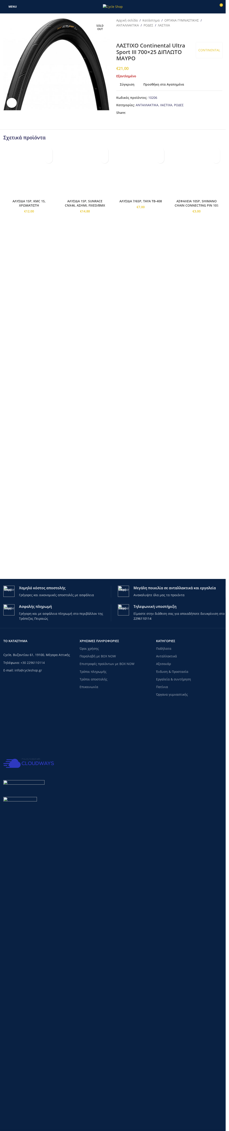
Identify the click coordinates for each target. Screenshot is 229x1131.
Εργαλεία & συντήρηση (173, 679)
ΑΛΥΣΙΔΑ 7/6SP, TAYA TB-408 (140, 485)
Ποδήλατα (163, 648)
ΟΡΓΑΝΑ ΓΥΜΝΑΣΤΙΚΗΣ (181, 20)
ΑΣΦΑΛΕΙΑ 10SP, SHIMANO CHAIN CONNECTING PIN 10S (196, 487)
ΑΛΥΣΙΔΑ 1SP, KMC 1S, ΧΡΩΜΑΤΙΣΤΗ (29, 487)
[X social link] (134, 113)
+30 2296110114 (33, 662)
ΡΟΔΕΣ (148, 25)
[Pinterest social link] (139, 113)
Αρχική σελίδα (127, 20)
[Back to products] (124, 35)
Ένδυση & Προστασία (172, 671)
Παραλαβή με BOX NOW (98, 656)
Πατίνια (162, 687)
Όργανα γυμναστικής (172, 694)
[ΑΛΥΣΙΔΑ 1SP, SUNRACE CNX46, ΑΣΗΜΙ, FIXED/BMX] (85, 313)
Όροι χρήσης (89, 648)
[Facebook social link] (128, 113)
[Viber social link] (150, 113)
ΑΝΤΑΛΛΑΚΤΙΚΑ (127, 25)
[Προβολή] (12, 103)
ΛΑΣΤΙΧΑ (164, 25)
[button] (49, 159)
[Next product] (129, 35)
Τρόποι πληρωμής (93, 671)
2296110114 (142, 618)
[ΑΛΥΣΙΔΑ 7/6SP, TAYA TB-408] (141, 313)
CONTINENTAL (209, 50)
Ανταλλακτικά (166, 656)
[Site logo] (113, 6)
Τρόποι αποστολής (93, 679)
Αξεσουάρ (163, 664)
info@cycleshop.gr (28, 670)
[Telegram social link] (144, 113)
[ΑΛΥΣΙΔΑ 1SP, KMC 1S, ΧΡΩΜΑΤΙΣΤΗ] (29, 313)
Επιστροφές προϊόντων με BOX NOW (107, 664)
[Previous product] (119, 35)
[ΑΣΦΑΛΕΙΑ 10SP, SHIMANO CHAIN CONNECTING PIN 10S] (196, 313)
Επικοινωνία (89, 687)
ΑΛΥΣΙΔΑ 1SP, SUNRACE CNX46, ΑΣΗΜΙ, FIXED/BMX (85, 487)
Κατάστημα (151, 20)
